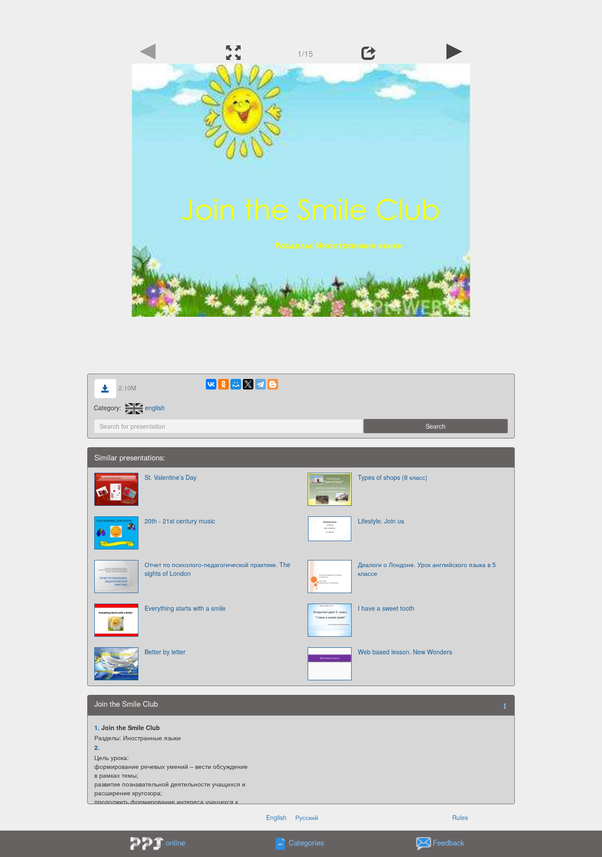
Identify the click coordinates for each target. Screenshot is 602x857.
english (155, 407)
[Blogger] (273, 384)
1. (97, 727)
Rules (460, 817)
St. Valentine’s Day (171, 477)
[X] (248, 384)
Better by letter (165, 651)
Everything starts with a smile (185, 608)
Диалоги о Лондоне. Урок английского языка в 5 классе (427, 569)
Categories (306, 842)
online (175, 842)
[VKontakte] (211, 384)
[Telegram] (260, 384)
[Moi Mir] (235, 384)
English (276, 817)
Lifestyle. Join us (381, 520)
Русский (306, 817)
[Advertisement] (301, 20)
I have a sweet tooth (386, 608)
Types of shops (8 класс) (392, 477)
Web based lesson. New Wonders (405, 651)
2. (97, 747)
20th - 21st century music (180, 520)
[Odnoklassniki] (223, 384)
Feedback (448, 842)
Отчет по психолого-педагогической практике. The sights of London (217, 569)
